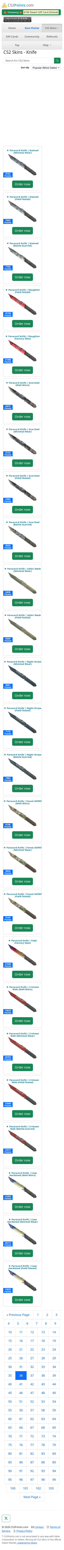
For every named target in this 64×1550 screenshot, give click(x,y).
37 (32, 1375)
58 (43, 1410)
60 (10, 1419)
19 (54, 1341)
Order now (22, 184)
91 (21, 1471)
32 (32, 1367)
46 (21, 1393)
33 (43, 1367)
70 (10, 1436)
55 (10, 1410)
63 (43, 1419)
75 (10, 1445)
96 (21, 1479)
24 (54, 1349)
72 (32, 1436)
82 (32, 1453)
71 (21, 1436)
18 (43, 1341)
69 (54, 1427)
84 (54, 1453)
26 (21, 1358)
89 (54, 1462)
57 (32, 1410)
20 (10, 1349)
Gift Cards (12, 36)
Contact (39, 1527)
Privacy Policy (24, 1531)
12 (32, 1332)
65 (10, 1427)
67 (32, 1427)
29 (54, 1358)
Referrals (52, 36)
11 (21, 1332)
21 (21, 1349)
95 (10, 1479)
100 (12, 1488)
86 (21, 1462)
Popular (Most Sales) (45, 67)
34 (54, 1367)
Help (46, 45)
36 (21, 1375)
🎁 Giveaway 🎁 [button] (31, 12)
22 (32, 1349)
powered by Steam (27, 1542)
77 (32, 1445)
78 (43, 1445)
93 (43, 1471)
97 (32, 1479)
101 (25, 1488)
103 (51, 1488)
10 (10, 1332)
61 (21, 1419)
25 (10, 1358)
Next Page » (32, 1497)
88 (43, 1462)
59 (54, 1410)
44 (54, 1384)
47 (32, 1393)
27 (32, 1358)
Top (17, 45)
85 (10, 1462)
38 (43, 1375)
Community (32, 36)
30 (10, 1367)
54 (54, 1401)
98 (43, 1479)
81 (21, 1453)
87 (32, 1462)
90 (10, 1471)
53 (43, 1401)
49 (54, 1393)
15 (10, 1341)
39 (54, 1375)
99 (54, 1479)
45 (10, 1393)
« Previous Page (18, 1315)
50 (10, 1401)
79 (54, 1445)
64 (54, 1419)
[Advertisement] (32, 109)
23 (43, 1349)
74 (54, 1436)
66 (21, 1427)
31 (21, 1367)
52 (32, 1401)
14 (54, 1332)
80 (10, 1453)
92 (32, 1471)
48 (43, 1393)
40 (10, 1384)
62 (32, 1419)
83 (43, 1453)
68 (43, 1427)
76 (21, 1445)
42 (32, 1384)
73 (43, 1436)
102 (38, 1488)
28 (43, 1358)
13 (43, 1332)
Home (12, 28)
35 (10, 1375)
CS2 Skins (51, 28)
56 (21, 1410)
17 (32, 1341)
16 (21, 1341)
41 (21, 1384)
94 (54, 1471)
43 (43, 1384)
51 (21, 1401)
